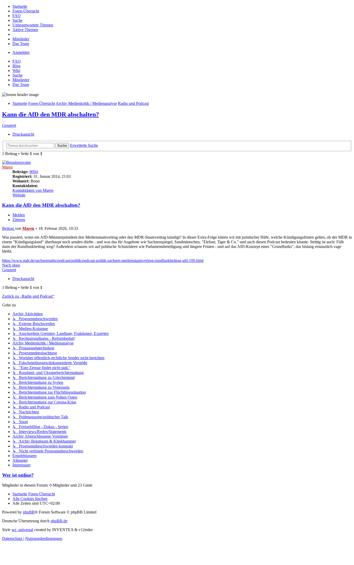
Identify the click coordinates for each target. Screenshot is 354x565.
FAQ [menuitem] (16, 61)
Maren (7, 167)
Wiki (16, 70)
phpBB (29, 512)
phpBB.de (59, 521)
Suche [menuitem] (17, 75)
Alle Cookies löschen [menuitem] (29, 498)
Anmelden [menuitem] (21, 52)
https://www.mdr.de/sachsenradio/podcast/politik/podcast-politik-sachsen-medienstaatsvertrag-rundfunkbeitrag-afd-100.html (102, 260)
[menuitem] (19, 6)
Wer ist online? (18, 475)
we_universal (22, 529)
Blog (16, 66)
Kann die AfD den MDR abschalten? (50, 114)
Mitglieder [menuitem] (20, 80)
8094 (34, 172)
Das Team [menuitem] (20, 84)
